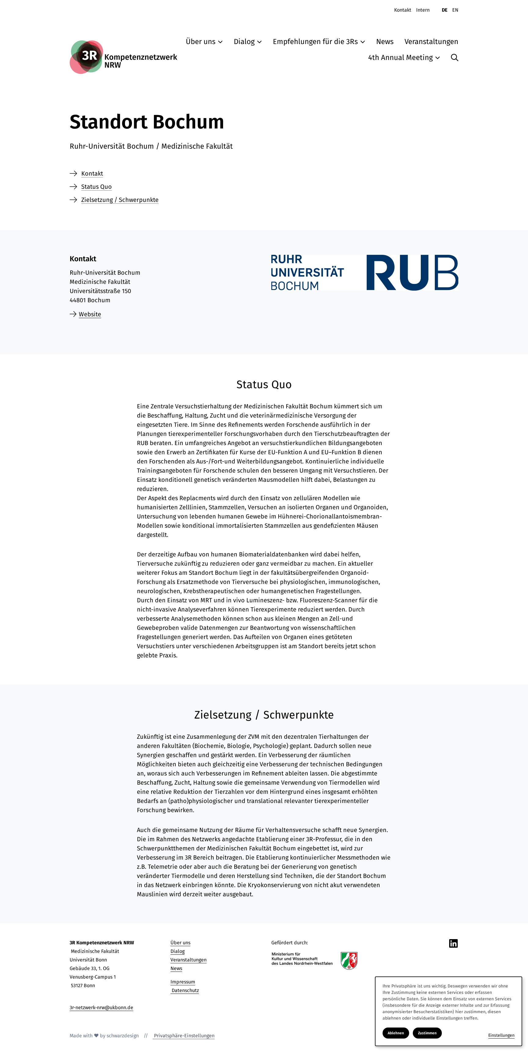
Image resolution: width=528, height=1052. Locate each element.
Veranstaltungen (188, 960)
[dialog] (448, 1011)
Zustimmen (427, 1033)
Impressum (182, 982)
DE (444, 10)
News (176, 968)
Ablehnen (396, 1033)
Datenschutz (184, 990)
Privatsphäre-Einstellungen (184, 1036)
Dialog (177, 951)
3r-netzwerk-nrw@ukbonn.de (101, 1007)
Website (90, 314)
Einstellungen (501, 1035)
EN (455, 10)
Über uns (180, 943)
